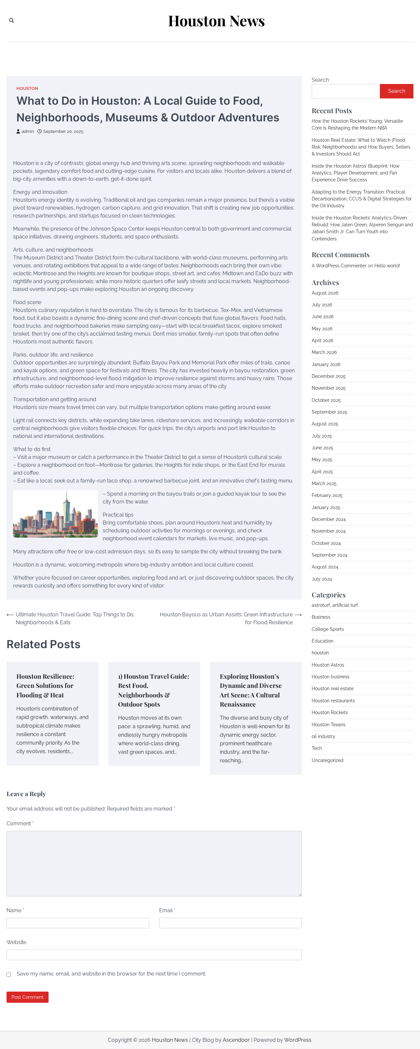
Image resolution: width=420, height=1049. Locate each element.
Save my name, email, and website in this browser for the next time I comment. (111, 974)
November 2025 (329, 388)
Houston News (216, 20)
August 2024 (325, 566)
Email (167, 910)
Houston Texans (329, 724)
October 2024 (326, 543)
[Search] (11, 21)
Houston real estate (333, 688)
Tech (317, 748)
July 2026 (322, 304)
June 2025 (322, 447)
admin (28, 131)
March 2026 (324, 352)
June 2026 (322, 316)
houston (27, 88)
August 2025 (325, 423)
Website (16, 942)
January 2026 (326, 364)
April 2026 (322, 340)
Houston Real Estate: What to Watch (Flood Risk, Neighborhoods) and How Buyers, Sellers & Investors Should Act (361, 147)
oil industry (323, 736)
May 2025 (322, 459)
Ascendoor (236, 1040)
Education (322, 641)
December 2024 (329, 519)
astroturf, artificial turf (335, 605)
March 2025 (324, 483)
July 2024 (322, 579)
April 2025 (322, 471)
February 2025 (327, 495)
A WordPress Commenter (339, 265)
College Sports (328, 629)
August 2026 (325, 293)
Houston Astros (328, 665)
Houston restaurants (333, 700)
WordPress (297, 1040)
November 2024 (329, 531)
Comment (20, 823)
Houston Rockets (330, 712)
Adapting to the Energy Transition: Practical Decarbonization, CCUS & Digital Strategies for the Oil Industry (362, 199)
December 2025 (329, 376)
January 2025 (326, 507)
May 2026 (322, 328)
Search (320, 80)
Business (321, 617)
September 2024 (329, 555)
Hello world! (387, 265)
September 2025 (329, 412)
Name (15, 910)
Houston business (330, 676)
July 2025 (322, 436)
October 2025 (326, 400)
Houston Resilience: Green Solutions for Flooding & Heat (45, 685)
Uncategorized (328, 760)
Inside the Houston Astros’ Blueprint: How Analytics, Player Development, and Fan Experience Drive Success (355, 173)
